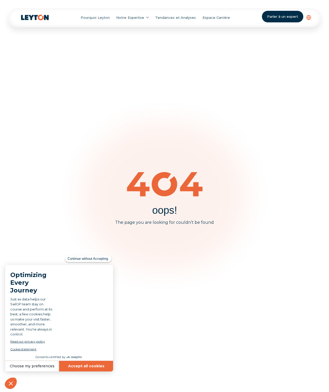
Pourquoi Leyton (95, 17)
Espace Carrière (216, 17)
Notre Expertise (130, 17)
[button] (308, 17)
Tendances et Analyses (175, 17)
